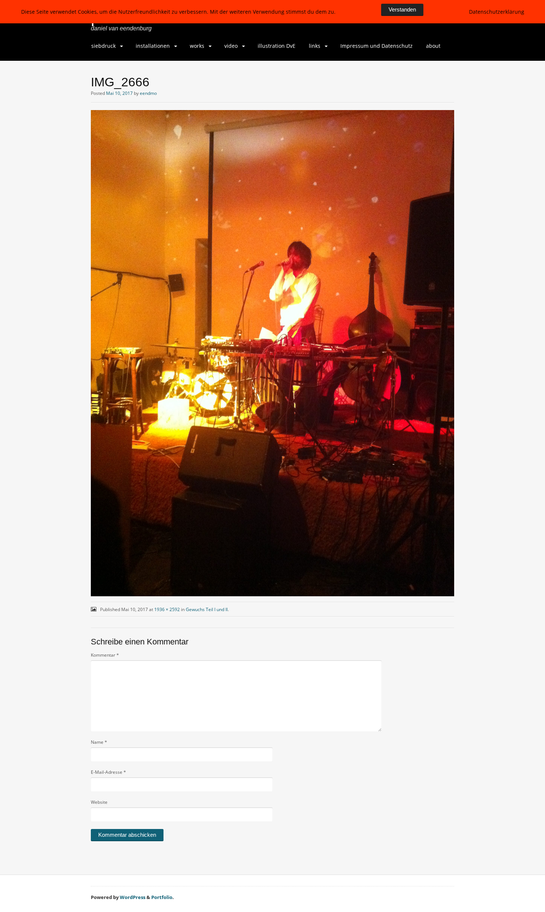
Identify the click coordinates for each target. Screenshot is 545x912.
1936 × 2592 (167, 609)
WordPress (132, 897)
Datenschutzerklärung (496, 11)
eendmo (148, 93)
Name (99, 742)
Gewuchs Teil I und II (207, 609)
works (197, 45)
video (231, 45)
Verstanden (402, 9)
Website (99, 802)
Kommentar (105, 655)
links (314, 45)
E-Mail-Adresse (108, 772)
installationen (153, 45)
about (433, 45)
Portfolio (161, 897)
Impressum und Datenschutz (376, 45)
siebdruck (103, 45)
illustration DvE (276, 45)
